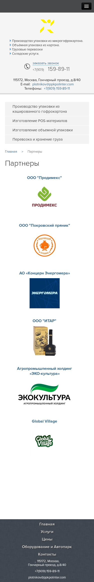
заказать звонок (46, 63)
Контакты (47, 554)
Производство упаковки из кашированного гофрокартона (40, 109)
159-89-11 (51, 69)
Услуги (47, 531)
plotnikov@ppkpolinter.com (53, 84)
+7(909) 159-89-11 (57, 88)
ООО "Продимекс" (44, 177)
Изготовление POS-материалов (40, 121)
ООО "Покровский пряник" (44, 225)
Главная (47, 524)
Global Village (44, 421)
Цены (47, 539)
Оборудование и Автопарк (47, 546)
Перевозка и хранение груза (38, 139)
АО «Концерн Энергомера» (44, 273)
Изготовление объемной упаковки (43, 130)
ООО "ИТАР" (44, 320)
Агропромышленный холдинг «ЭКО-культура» (44, 371)
